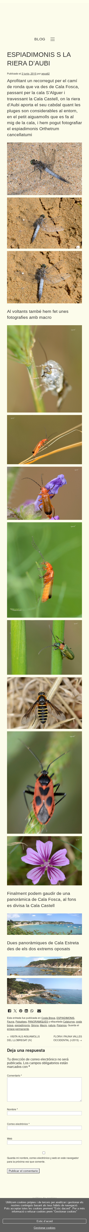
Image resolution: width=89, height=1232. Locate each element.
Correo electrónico (18, 1124)
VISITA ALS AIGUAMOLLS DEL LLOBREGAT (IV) (23, 1038)
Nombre (12, 1109)
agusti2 (45, 73)
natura (51, 1025)
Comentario (14, 1075)
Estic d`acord (45, 1221)
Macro (43, 1025)
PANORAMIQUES (38, 1021)
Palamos (62, 1025)
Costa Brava (48, 1017)
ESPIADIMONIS (65, 1017)
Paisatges (21, 1021)
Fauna (10, 1021)
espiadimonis (22, 1025)
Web (9, 1138)
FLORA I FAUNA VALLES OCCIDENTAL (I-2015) (67, 1038)
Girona (35, 1025)
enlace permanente (18, 1029)
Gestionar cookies (44, 1227)
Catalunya (69, 1021)
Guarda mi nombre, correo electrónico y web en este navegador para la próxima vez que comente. (43, 1159)
